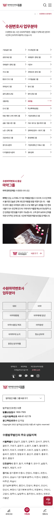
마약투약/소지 (14, 334)
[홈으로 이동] (35, 14)
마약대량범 (14, 315)
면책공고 (14, 366)
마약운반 (39, 325)
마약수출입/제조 (14, 325)
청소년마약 (39, 334)
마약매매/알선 (40, 315)
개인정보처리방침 (37, 366)
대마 (14, 306)
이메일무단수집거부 (21, 370)
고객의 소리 (36, 370)
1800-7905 (21, 412)
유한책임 (24, 366)
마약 (39, 306)
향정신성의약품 (14, 343)
